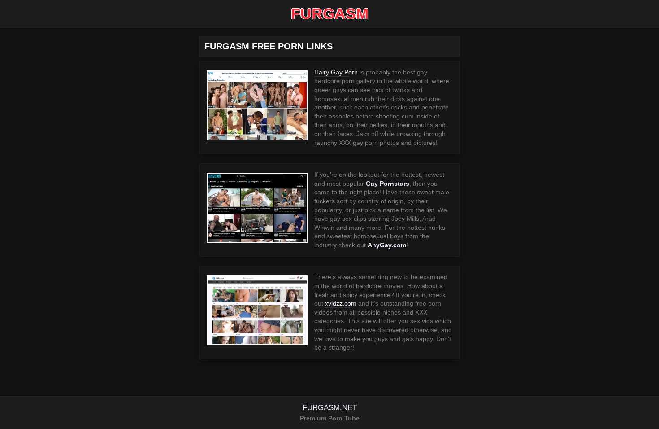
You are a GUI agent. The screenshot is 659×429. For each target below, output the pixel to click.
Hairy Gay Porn (336, 72)
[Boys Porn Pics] (257, 105)
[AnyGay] (257, 208)
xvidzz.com (340, 303)
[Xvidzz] (257, 310)
